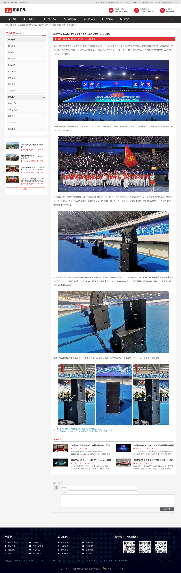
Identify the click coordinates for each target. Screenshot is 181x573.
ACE (104, 561)
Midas (55, 561)
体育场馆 (21, 25)
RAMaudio (63, 561)
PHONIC (30, 561)
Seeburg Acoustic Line (43, 561)
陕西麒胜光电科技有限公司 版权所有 (87, 569)
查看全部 (25, 189)
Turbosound (73, 561)
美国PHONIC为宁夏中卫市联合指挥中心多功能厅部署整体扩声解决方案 (153, 461)
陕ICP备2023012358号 (114, 569)
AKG (90, 561)
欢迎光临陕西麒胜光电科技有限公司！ (19, 2)
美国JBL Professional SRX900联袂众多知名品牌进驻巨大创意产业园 (86, 431)
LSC (99, 561)
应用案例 (12, 25)
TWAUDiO (17, 561)
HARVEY (110, 561)
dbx (95, 561)
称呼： (64, 488)
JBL (24, 561)
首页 (6, 25)
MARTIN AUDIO (121, 561)
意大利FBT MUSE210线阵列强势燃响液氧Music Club (80, 429)
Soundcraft (83, 561)
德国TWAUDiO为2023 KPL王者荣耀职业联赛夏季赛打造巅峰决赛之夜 (153, 446)
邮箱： (64, 492)
